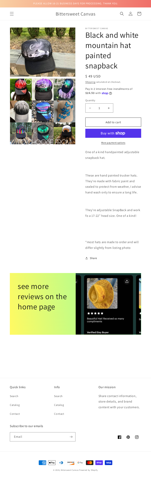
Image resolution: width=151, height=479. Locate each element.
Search (14, 396)
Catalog (15, 405)
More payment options (113, 142)
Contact (15, 414)
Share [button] (93, 258)
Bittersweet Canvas (70, 470)
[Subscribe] (71, 436)
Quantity (90, 100)
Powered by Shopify (88, 470)
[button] (11, 13)
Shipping (90, 81)
